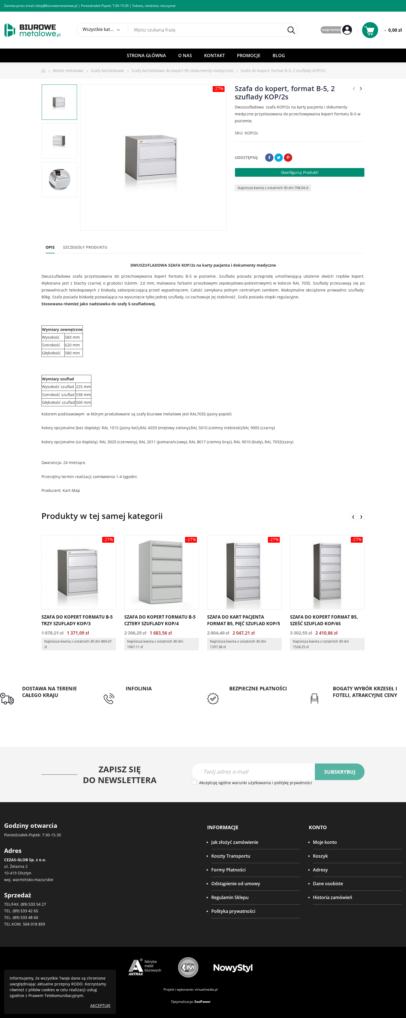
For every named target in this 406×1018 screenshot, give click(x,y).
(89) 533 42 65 (25, 910)
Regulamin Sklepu (230, 897)
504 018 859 (34, 924)
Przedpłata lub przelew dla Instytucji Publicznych (256, 698)
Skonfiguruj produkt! (299, 172)
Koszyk (320, 856)
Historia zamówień (332, 897)
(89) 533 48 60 (25, 917)
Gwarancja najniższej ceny (360, 702)
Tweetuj (279, 157)
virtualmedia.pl (206, 989)
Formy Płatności (228, 870)
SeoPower (202, 1001)
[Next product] (361, 88)
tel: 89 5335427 (141, 695)
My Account (337, 30)
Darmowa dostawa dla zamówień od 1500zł (45, 705)
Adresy (320, 870)
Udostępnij (269, 157)
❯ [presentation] (361, 516)
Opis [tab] (50, 247)
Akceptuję (100, 1005)
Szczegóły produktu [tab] (85, 247)
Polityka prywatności (233, 911)
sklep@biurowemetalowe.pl (56, 5)
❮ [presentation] (353, 516)
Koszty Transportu (230, 856)
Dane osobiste (328, 884)
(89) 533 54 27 (33, 904)
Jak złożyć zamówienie (234, 842)
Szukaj (291, 30)
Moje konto (325, 842)
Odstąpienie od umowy (235, 884)
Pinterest (288, 157)
